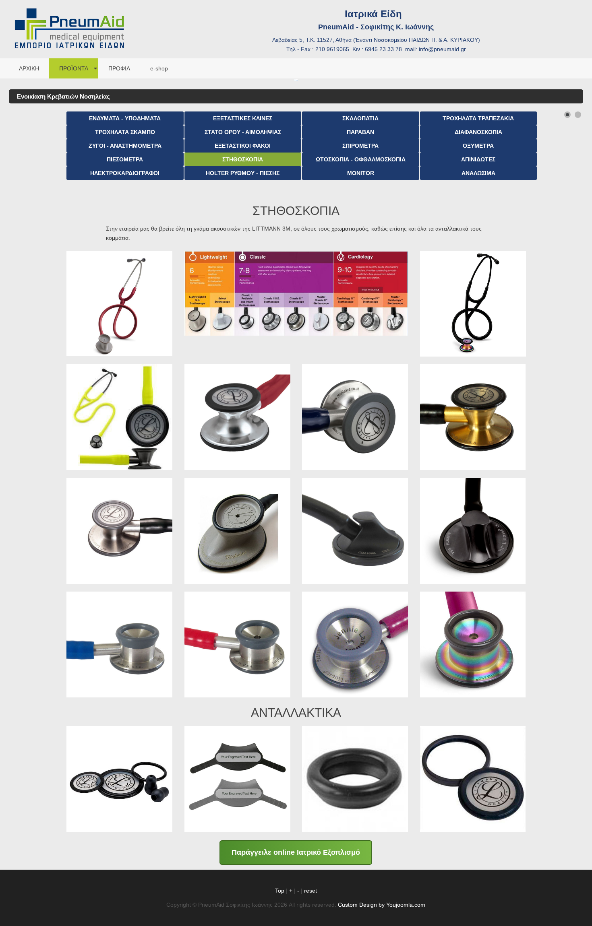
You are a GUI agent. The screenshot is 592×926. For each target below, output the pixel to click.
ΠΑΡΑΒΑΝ (360, 132)
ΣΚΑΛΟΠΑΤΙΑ (360, 118)
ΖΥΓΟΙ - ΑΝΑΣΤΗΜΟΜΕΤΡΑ (125, 145)
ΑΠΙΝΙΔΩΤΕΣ (478, 159)
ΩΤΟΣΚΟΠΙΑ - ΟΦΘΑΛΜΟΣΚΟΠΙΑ (361, 159)
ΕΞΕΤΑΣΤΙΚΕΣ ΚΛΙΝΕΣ (242, 118)
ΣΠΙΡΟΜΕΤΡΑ (360, 145)
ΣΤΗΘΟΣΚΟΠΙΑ (242, 159)
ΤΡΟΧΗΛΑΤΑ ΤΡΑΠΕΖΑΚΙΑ (478, 118)
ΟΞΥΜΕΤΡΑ (478, 145)
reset (310, 890)
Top (279, 890)
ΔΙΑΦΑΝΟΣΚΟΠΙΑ (478, 132)
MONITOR (360, 173)
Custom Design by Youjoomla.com (381, 904)
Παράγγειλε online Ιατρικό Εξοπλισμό (296, 852)
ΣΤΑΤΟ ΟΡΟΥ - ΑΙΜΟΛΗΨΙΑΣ (243, 132)
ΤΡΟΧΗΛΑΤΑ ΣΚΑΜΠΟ (125, 132)
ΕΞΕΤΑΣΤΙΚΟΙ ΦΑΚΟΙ (243, 145)
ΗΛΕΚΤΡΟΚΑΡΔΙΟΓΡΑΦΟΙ (124, 173)
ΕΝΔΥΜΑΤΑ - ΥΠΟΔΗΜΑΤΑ (125, 118)
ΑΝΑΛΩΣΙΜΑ (478, 173)
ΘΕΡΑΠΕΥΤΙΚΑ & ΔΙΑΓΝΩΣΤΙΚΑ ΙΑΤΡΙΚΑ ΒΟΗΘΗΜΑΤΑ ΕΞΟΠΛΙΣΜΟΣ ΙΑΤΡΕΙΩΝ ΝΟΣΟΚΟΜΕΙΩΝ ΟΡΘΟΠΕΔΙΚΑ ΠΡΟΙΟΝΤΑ (69, 16)
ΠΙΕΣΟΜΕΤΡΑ (125, 159)
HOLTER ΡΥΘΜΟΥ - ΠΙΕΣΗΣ (242, 173)
